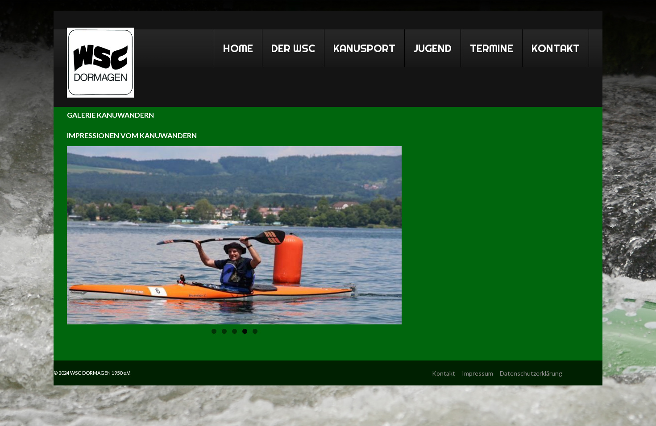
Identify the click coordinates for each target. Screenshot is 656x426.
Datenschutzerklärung (531, 373)
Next (385, 233)
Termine (487, 47)
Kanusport (359, 47)
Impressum (477, 373)
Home (233, 47)
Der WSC (288, 47)
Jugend (433, 48)
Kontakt (555, 48)
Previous (83, 233)
